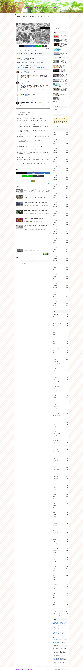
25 (56, 122)
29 (64, 122)
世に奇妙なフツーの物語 (58, 659)
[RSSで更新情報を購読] (34, 181)
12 (58, 119)
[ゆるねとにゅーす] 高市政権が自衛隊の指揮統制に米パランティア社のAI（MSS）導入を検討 (60, 624)
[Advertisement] (33, 20)
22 (64, 121)
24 (54, 122)
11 (56, 119)
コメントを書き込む (33, 260)
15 (64, 119)
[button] (44, 46)
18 (56, 121)
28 (62, 122)
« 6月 (54, 126)
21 (62, 121)
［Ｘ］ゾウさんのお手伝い (58, 627)
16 (66, 119)
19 (58, 121)
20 (60, 121)
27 (60, 122)
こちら (55, 656)
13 (60, 119)
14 (62, 119)
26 (58, 122)
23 (66, 121)
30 (66, 122)
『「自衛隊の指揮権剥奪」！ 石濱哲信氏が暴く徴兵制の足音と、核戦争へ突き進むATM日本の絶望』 (60, 632)
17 (54, 121)
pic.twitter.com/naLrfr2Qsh (36, 65)
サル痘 (17, 169)
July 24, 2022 (41, 67)
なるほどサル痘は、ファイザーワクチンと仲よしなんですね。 (26, 50)
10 (54, 119)
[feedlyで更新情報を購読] (32, 181)
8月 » (57, 126)
